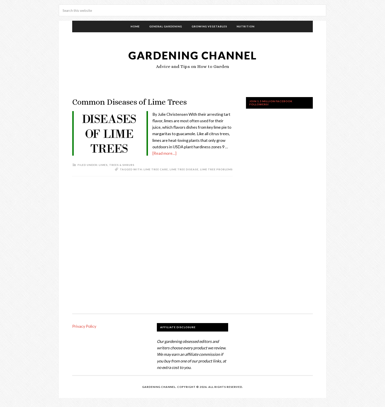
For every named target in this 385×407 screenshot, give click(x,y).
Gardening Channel (192, 55)
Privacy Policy (84, 326)
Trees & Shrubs (121, 165)
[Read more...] (164, 153)
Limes (103, 165)
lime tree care (155, 169)
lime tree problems (216, 169)
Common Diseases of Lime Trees (129, 101)
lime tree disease (184, 169)
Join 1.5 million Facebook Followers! (270, 103)
